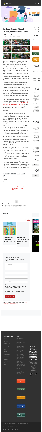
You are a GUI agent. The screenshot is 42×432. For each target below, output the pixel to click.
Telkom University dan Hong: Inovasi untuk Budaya (20, 358)
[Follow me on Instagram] (36, 27)
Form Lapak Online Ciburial (7, 347)
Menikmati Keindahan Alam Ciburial (20, 368)
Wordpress (14, 426)
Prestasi (5, 357)
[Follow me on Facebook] (5, 1)
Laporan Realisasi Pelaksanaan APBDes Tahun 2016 (9, 239)
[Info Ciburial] (15, 1)
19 (35, 78)
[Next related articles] (28, 219)
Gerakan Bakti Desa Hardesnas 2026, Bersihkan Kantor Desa (36, 111)
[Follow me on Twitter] (3, 1)
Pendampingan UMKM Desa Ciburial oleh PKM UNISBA (24, 187)
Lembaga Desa (6, 356)
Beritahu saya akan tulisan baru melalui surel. (15, 292)
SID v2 (5, 364)
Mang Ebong (7, 36)
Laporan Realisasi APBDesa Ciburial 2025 (36, 116)
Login (5, 376)
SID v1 (5, 362)
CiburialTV (5, 341)
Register (5, 377)
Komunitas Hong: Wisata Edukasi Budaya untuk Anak (36, 100)
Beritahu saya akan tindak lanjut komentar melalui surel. (15, 287)
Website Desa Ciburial (13, 423)
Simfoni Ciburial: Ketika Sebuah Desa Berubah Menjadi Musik (36, 105)
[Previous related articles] (25, 219)
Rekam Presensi (7, 361)
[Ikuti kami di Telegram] (12, 1)
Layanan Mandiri (7, 354)
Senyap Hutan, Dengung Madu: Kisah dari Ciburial (21, 365)
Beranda (4, 24)
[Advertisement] (35, 195)
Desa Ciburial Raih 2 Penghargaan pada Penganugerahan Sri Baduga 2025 (20, 371)
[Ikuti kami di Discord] (17, 1)
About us (5, 338)
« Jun (37, 83)
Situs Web (8, 281)
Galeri (5, 349)
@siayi (21, 426)
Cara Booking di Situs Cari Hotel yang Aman (36, 154)
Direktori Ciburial (7, 345)
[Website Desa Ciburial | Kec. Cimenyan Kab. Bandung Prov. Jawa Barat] (7, 4)
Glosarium (5, 351)
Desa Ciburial (9, 24)
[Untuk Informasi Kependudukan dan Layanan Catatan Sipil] (10, 1)
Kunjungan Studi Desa (7, 352)
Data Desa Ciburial (7, 343)
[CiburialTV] (8, 1)
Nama (7, 272)
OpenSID (9, 426)
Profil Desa (6, 359)
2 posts (7, 208)
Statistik (5, 366)
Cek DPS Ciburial (7, 340)
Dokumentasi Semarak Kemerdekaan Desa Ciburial (36, 94)
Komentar (9, 264)
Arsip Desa (6, 367)
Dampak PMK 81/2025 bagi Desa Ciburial (20, 362)
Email (7, 277)
